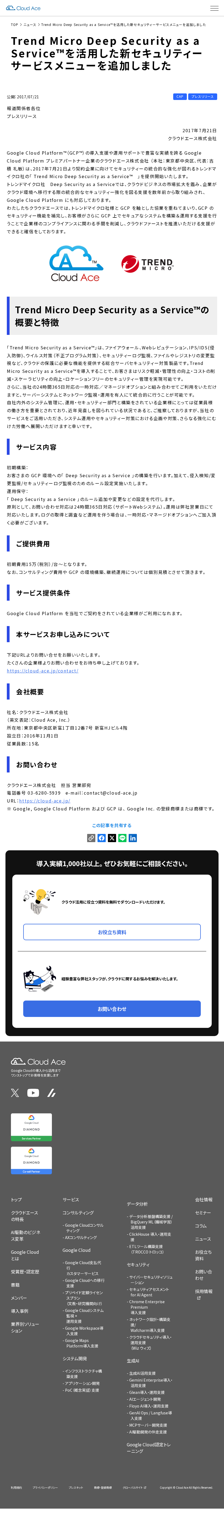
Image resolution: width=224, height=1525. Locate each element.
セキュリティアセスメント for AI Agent (149, 1292)
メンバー (19, 1297)
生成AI (133, 1360)
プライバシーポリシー (45, 1487)
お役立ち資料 (203, 1255)
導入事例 (19, 1311)
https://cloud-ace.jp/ (44, 800)
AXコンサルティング (81, 1237)
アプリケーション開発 (82, 1383)
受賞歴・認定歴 (25, 1271)
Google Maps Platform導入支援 (81, 1343)
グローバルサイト (133, 1487)
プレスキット (76, 1487)
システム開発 (75, 1358)
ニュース (203, 1238)
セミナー (203, 1212)
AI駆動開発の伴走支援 (148, 1432)
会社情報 (204, 1199)
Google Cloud (77, 1250)
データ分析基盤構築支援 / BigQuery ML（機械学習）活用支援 (151, 1222)
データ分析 (137, 1203)
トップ (16, 1199)
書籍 (15, 1284)
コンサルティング (78, 1212)
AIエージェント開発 (145, 1399)
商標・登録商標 (103, 1487)
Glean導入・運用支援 (147, 1392)
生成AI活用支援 (142, 1373)
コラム (201, 1225)
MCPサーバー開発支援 (148, 1425)
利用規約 (16, 1487)
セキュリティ (138, 1264)
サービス (71, 1199)
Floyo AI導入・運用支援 (149, 1406)
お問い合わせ (203, 1274)
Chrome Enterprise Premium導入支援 (147, 1307)
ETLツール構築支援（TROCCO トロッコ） (146, 1249)
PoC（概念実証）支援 (82, 1390)
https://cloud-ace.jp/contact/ (42, 670)
